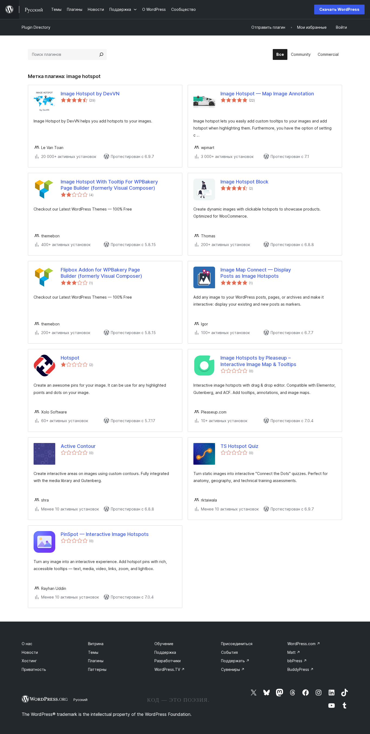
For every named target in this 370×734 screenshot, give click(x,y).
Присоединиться (236, 643)
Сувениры (233, 669)
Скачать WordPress (339, 9)
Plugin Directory (36, 27)
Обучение (163, 643)
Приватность (34, 669)
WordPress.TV (169, 669)
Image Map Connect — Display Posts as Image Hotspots (255, 273)
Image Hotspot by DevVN (90, 93)
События (229, 652)
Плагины (95, 660)
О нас (27, 643)
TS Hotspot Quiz (239, 446)
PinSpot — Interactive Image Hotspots (105, 534)
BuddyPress (300, 669)
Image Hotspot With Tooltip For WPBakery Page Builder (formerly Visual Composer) (109, 185)
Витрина (95, 643)
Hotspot (70, 358)
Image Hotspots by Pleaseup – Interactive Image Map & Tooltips (258, 361)
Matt (293, 652)
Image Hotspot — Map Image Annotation (267, 93)
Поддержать (235, 660)
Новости (30, 652)
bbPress (297, 660)
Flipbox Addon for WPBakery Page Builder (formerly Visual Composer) (101, 273)
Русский (80, 699)
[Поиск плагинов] (101, 54)
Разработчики (167, 660)
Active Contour (78, 446)
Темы (93, 652)
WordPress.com (303, 643)
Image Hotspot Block (244, 182)
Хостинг (29, 660)
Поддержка (165, 652)
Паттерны (97, 669)
